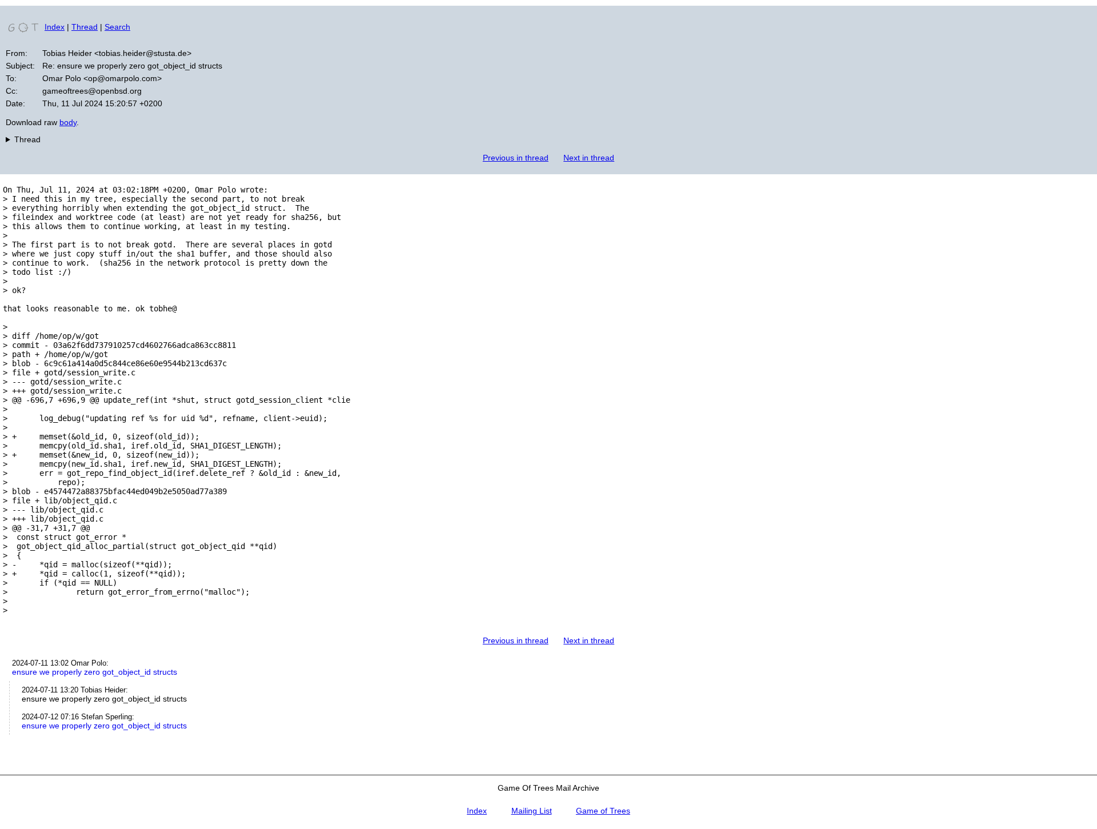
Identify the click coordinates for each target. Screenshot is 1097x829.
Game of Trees (603, 810)
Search (117, 26)
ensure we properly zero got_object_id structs (94, 671)
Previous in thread (515, 157)
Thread (84, 26)
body (68, 122)
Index (55, 26)
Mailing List (531, 810)
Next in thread (588, 157)
